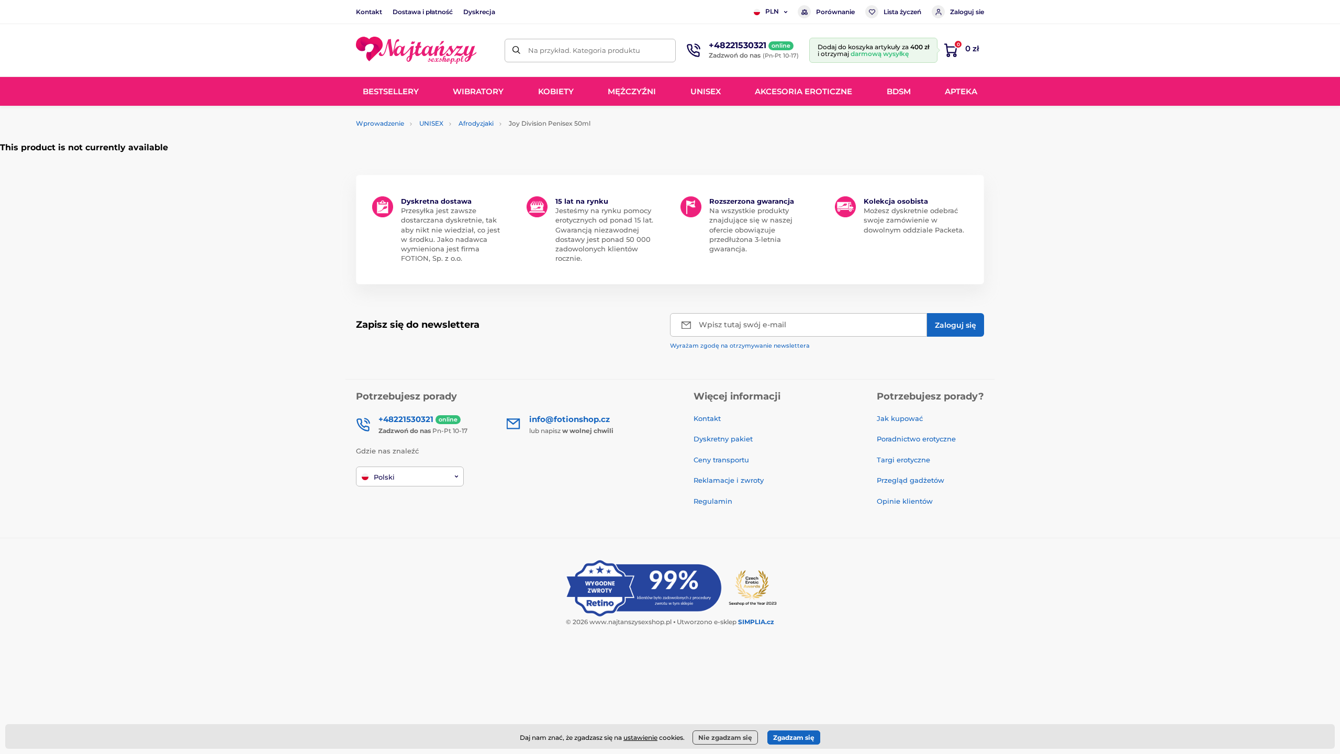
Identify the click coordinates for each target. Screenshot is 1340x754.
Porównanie (835, 12)
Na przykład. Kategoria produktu (584, 50)
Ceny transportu (721, 460)
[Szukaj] (516, 50)
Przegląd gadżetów (910, 480)
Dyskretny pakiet (723, 439)
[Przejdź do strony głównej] (416, 50)
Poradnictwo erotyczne (916, 439)
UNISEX (431, 123)
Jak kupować (900, 418)
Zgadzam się (793, 737)
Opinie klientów (905, 501)
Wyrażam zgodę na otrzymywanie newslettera (740, 345)
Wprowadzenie (380, 123)
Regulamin (713, 501)
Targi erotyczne (903, 460)
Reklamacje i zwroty (729, 480)
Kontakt (369, 12)
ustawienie (640, 737)
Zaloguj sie (967, 12)
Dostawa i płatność (423, 12)
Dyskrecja (479, 12)
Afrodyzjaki (476, 123)
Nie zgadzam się (725, 737)
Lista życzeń (902, 12)
